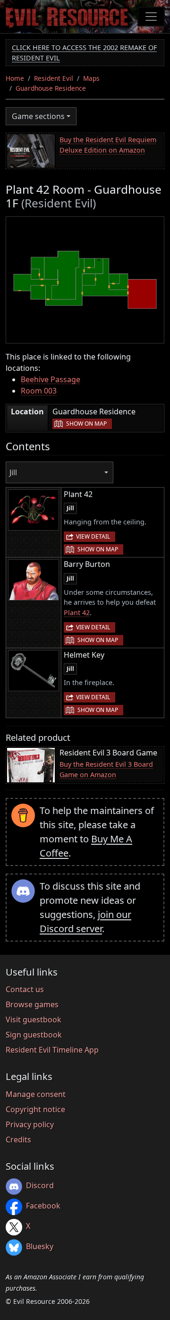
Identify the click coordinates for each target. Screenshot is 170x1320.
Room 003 (39, 391)
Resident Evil (53, 78)
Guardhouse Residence (51, 88)
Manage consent (36, 1094)
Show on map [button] (86, 424)
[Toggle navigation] (151, 16)
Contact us (25, 989)
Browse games (32, 1004)
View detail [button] (93, 536)
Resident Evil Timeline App (52, 1050)
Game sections (38, 116)
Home (15, 78)
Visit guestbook (33, 1019)
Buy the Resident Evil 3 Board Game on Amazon (106, 769)
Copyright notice (35, 1109)
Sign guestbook (34, 1034)
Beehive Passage (50, 379)
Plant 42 (77, 612)
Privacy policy (30, 1124)
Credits (18, 1139)
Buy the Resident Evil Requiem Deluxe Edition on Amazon (108, 144)
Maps (91, 78)
